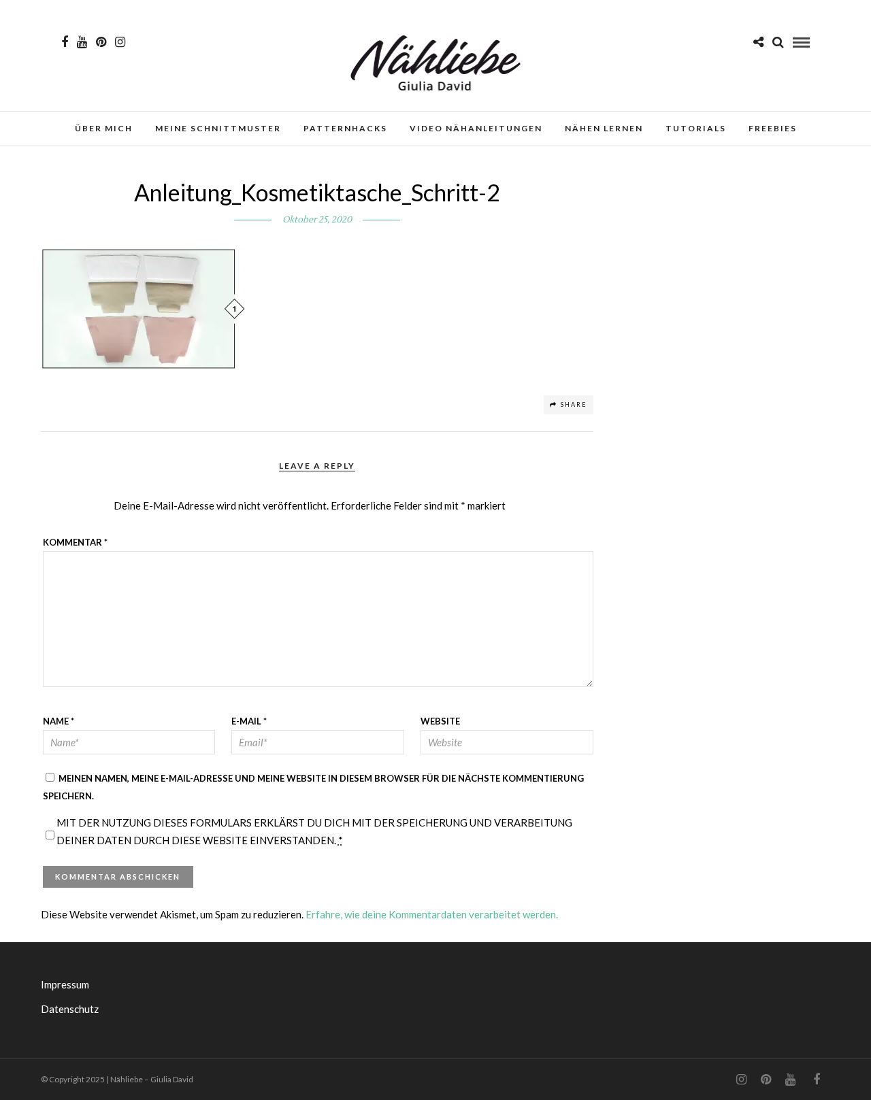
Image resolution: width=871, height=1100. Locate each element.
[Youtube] (82, 42)
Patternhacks (345, 128)
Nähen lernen (604, 128)
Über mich (104, 128)
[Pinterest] (101, 42)
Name (58, 721)
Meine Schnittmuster (218, 128)
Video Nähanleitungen (476, 128)
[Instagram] (120, 42)
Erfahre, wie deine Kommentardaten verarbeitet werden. (432, 914)
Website (440, 721)
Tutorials (695, 128)
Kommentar (75, 542)
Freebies (773, 128)
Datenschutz (70, 1009)
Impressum (65, 984)
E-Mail (249, 721)
